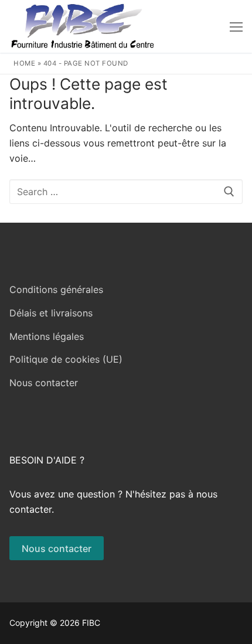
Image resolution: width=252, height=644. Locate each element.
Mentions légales (46, 336)
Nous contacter (43, 383)
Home (24, 63)
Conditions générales (56, 289)
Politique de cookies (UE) (65, 359)
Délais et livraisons (51, 313)
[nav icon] (236, 26)
